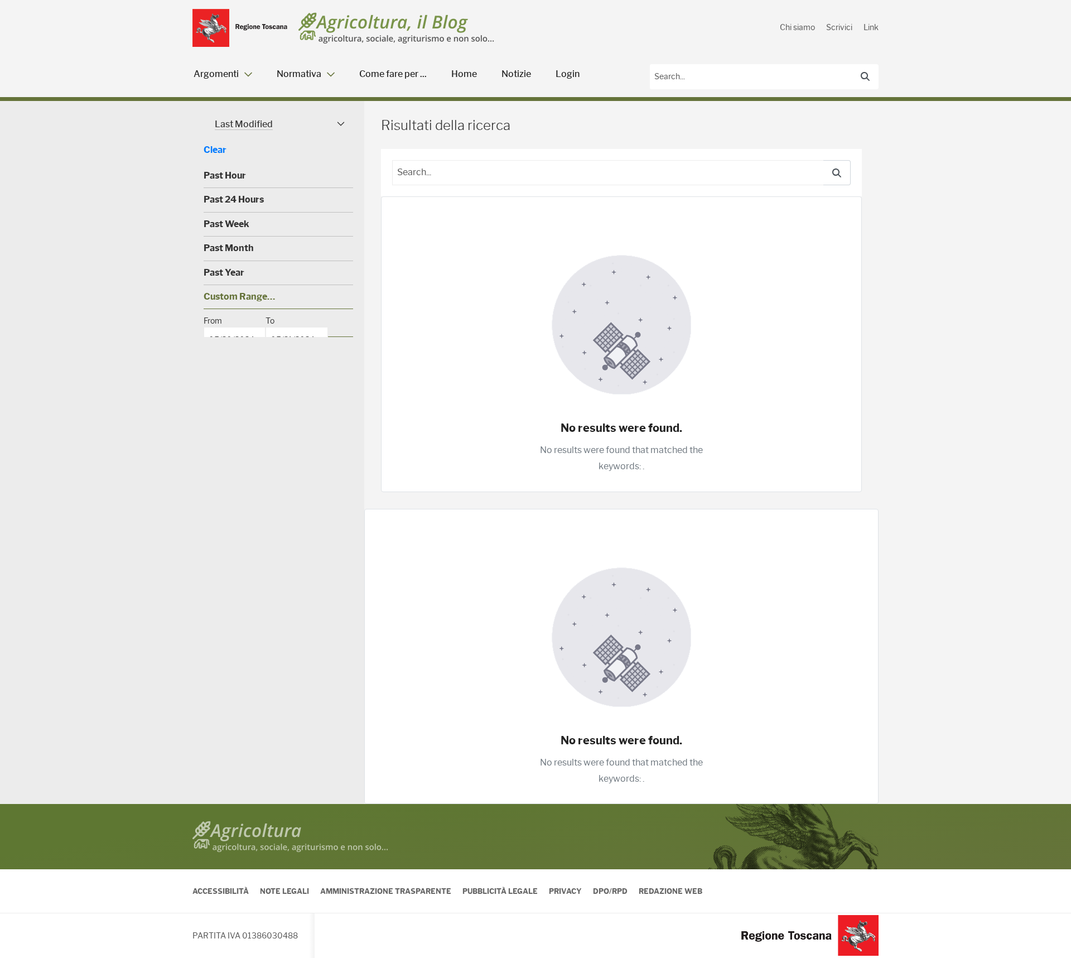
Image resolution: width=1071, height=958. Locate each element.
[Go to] (239, 28)
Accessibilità (220, 891)
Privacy (565, 891)
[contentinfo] (535, 881)
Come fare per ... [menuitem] (393, 74)
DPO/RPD (610, 891)
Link (871, 27)
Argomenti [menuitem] (216, 74)
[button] (278, 124)
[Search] (865, 76)
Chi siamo (797, 27)
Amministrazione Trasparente (385, 891)
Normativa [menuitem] (299, 74)
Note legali (284, 891)
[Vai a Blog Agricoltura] (396, 28)
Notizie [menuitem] (516, 74)
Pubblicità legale (500, 891)
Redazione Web (670, 891)
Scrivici (839, 27)
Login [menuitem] (568, 74)
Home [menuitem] (464, 74)
